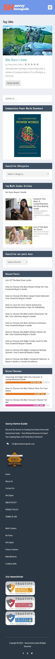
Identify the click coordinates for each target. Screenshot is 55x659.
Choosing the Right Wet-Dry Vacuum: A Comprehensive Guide (23, 378)
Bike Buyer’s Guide (16, 60)
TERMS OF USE (11, 517)
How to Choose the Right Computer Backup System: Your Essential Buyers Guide (25, 351)
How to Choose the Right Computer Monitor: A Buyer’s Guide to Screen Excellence (27, 360)
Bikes (21, 65)
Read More (13, 83)
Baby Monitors (11, 556)
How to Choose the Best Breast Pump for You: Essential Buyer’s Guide (26, 287)
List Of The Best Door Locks (18, 280)
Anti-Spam (9, 542)
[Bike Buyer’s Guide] (27, 40)
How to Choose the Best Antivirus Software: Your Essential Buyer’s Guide (25, 324)
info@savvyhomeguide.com (23, 444)
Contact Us (9, 488)
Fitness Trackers (11, 549)
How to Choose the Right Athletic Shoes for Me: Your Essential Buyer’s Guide (25, 333)
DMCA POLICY (11, 502)
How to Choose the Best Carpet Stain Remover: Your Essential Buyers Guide (27, 297)
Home (7, 474)
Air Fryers (9, 535)
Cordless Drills (11, 564)
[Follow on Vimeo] (31, 653)
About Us (9, 481)
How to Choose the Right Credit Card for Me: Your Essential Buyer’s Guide (26, 342)
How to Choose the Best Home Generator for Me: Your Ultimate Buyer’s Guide (26, 315)
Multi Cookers (10, 528)
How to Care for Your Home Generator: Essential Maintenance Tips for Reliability (25, 306)
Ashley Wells (12, 65)
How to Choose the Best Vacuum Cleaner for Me (26, 401)
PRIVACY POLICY (11, 509)
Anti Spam (9, 495)
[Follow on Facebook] (23, 653)
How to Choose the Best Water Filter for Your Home (26, 389)
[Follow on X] (27, 653)
